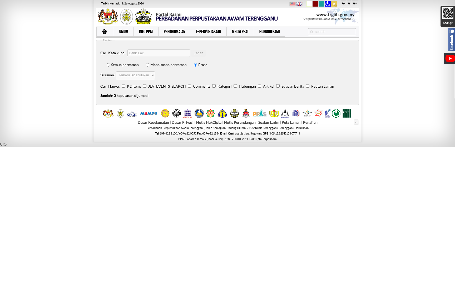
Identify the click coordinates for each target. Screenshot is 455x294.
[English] (299, 4)
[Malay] (292, 4)
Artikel (268, 86)
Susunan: (107, 75)
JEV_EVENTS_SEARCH (167, 86)
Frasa (202, 65)
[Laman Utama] (105, 32)
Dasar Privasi (183, 122)
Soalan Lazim (268, 122)
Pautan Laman (322, 86)
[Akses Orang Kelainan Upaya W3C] (328, 5)
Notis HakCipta (208, 122)
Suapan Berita (292, 86)
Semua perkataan (125, 65)
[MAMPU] (148, 115)
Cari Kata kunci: (113, 53)
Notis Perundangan (240, 122)
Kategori (224, 86)
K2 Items (134, 86)
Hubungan (247, 86)
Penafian (310, 122)
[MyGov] (108, 116)
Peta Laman (291, 122)
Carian (198, 53)
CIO (3, 144)
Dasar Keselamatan (153, 122)
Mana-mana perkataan (168, 65)
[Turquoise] (321, 5)
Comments (201, 86)
